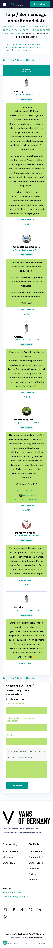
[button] (40, 4)
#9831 (26, 224)
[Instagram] (5, 909)
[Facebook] (13, 909)
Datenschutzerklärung (17, 943)
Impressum (41, 943)
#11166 (26, 584)
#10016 (26, 510)
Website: (10, 735)
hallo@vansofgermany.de (15, 896)
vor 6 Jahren (41, 47)
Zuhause (9, 27)
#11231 (26, 667)
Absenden (17, 785)
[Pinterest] (5, 916)
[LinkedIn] (39, 909)
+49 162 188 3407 (12, 892)
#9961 (27, 314)
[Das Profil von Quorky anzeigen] (26, 80)
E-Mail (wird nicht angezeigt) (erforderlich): (20, 719)
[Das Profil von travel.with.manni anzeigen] (26, 521)
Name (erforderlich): (16, 703)
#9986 (26, 397)
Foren (21, 27)
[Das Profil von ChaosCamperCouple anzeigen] (26, 235)
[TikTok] (22, 909)
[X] (30, 909)
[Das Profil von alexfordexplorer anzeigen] (26, 408)
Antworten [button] (25, 220)
